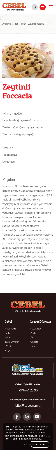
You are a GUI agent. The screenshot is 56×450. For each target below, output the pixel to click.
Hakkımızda (10, 328)
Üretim (8, 333)
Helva (33, 346)
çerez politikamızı (21, 435)
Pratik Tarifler (20, 23)
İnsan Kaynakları (12, 341)
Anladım (40, 444)
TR (42, 7)
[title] (35, 7)
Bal (31, 337)
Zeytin (33, 333)
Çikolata (34, 341)
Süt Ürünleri (35, 328)
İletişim (8, 350)
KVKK (8, 346)
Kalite (7, 337)
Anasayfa (7, 23)
